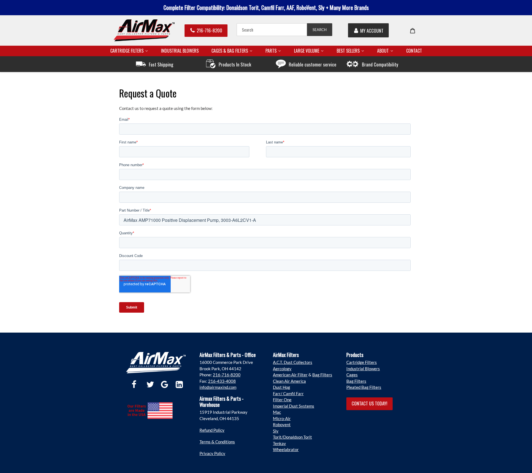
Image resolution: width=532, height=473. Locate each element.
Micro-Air (282, 418)
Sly (275, 430)
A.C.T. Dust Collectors (292, 362)
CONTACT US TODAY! (369, 403)
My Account (371, 30)
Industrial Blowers (363, 368)
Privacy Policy (212, 453)
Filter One (282, 399)
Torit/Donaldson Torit (292, 437)
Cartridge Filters (361, 362)
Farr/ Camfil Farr (288, 393)
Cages (352, 374)
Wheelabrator (286, 449)
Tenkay (279, 443)
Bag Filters (322, 374)
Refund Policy (212, 430)
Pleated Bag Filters (363, 387)
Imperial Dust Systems (293, 405)
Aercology (282, 368)
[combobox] (272, 29)
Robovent (282, 424)
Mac (277, 412)
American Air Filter (290, 374)
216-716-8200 (209, 30)
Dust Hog (281, 387)
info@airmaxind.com (218, 387)
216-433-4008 (222, 381)
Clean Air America (289, 381)
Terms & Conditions (217, 441)
